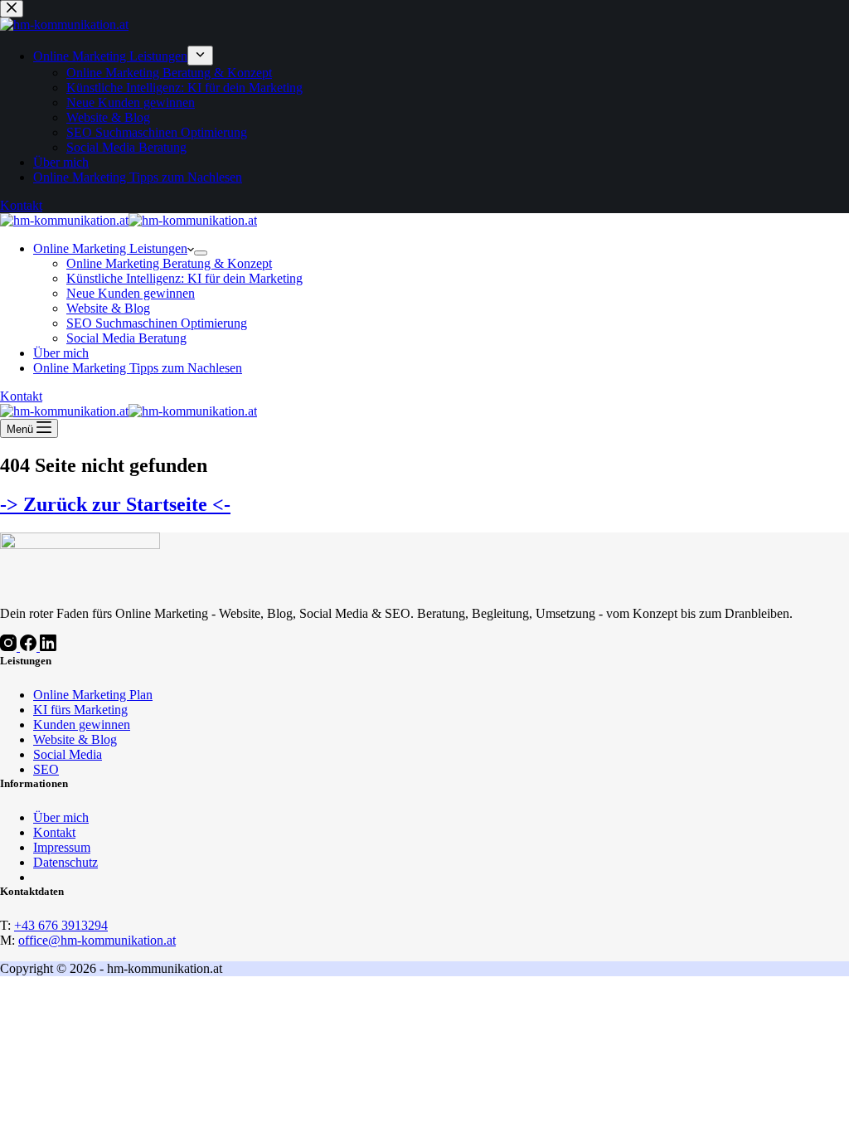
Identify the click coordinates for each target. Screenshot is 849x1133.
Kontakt (21, 396)
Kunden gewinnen (81, 724)
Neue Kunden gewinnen (130, 293)
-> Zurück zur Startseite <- (115, 504)
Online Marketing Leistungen (110, 248)
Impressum (61, 847)
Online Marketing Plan (93, 695)
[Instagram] (10, 646)
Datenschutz (65, 862)
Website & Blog (108, 308)
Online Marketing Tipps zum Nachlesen (137, 368)
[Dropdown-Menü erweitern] (200, 252)
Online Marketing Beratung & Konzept (169, 263)
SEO (46, 769)
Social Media (67, 754)
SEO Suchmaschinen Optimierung (156, 323)
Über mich (61, 353)
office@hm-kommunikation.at (97, 940)
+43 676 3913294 (61, 925)
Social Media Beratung (126, 338)
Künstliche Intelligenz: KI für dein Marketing (184, 278)
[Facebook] (30, 646)
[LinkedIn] (48, 646)
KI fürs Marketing (80, 710)
